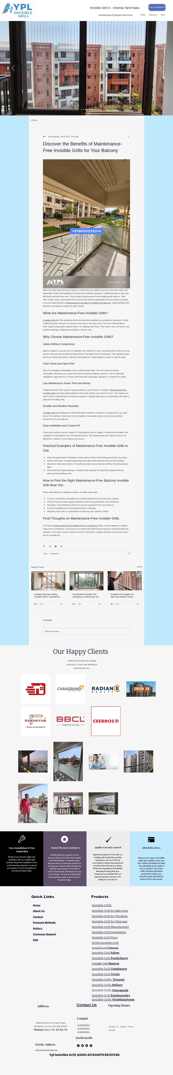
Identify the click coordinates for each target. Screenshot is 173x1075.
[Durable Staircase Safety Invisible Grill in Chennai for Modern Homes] (48, 580)
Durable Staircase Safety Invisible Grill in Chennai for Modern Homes (47, 595)
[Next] (159, 68)
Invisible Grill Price (105, 937)
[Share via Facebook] (44, 546)
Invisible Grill (105, 952)
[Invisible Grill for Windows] (83, 109)
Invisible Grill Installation (109, 932)
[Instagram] (91, 1045)
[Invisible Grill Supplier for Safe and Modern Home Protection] (125, 580)
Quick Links (42, 897)
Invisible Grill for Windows (110, 916)
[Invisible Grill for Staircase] (87, 109)
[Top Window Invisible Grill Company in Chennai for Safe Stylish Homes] (87, 580)
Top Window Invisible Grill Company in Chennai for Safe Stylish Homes (86, 595)
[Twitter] (82, 1045)
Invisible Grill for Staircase (109, 921)
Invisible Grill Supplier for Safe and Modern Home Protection (122, 595)
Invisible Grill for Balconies (110, 910)
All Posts (34, 120)
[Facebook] (78, 1045)
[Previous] (13, 68)
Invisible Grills (101, 905)
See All (139, 567)
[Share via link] (61, 546)
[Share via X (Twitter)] (50, 546)
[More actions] (128, 136)
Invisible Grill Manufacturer (110, 927)
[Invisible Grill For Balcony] (85, 109)
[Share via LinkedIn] (55, 546)
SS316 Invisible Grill (105, 943)
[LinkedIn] (86, 1045)
